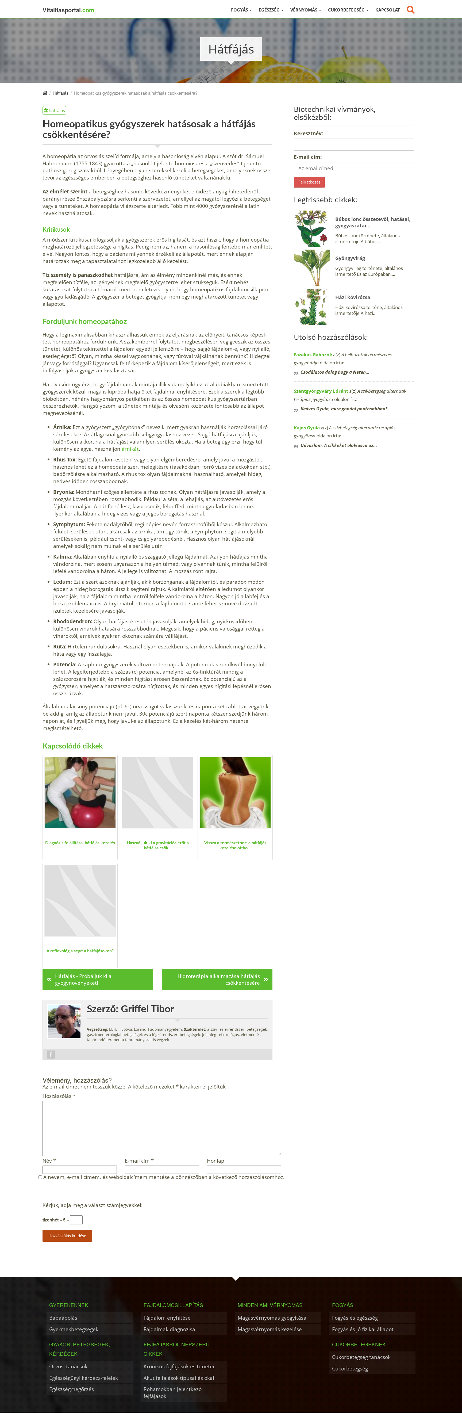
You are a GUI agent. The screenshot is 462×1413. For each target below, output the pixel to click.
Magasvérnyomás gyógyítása (272, 1317)
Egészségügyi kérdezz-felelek (83, 1377)
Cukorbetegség (347, 10)
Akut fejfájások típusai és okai (179, 1377)
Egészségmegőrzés (71, 1389)
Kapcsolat (387, 10)
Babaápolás (63, 1317)
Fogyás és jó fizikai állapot (363, 1329)
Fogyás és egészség (355, 1317)
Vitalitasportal (68, 10)
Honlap (215, 1161)
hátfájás (57, 110)
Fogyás (240, 10)
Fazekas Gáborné (313, 355)
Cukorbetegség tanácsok (361, 1357)
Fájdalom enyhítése (167, 1317)
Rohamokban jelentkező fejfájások (173, 1392)
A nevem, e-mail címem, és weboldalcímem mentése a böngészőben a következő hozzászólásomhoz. (163, 1177)
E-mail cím (139, 1161)
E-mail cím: (308, 157)
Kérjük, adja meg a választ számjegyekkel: (93, 1205)
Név (49, 1161)
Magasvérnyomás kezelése (270, 1329)
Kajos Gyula (307, 428)
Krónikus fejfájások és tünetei (179, 1366)
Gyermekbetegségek (73, 1329)
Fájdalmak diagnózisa (169, 1329)
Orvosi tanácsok (68, 1366)
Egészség (270, 10)
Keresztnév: (308, 133)
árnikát (130, 448)
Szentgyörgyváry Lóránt (321, 391)
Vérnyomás (304, 10)
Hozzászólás (59, 1096)
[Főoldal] (45, 93)
